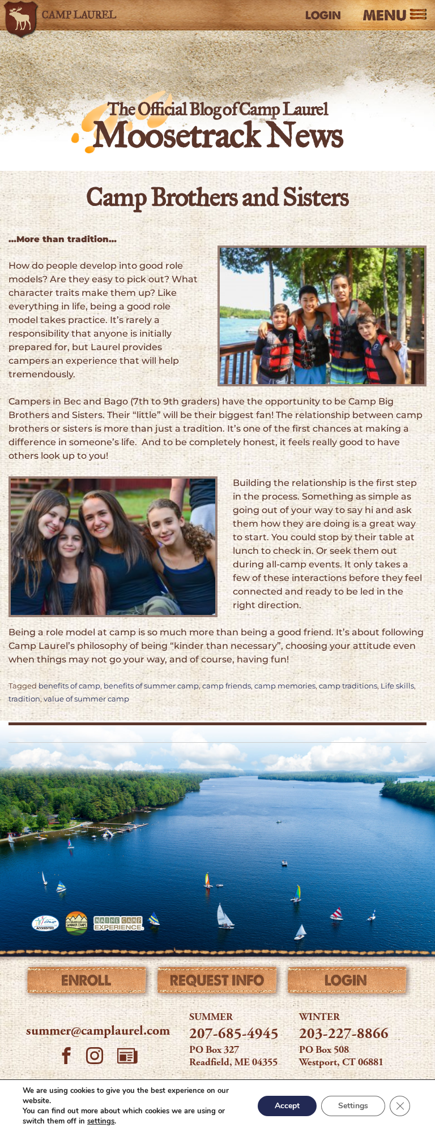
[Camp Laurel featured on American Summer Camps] (76, 923)
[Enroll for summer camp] (87, 982)
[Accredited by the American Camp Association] (45, 923)
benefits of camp (69, 686)
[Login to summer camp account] (347, 982)
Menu (384, 15)
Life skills (397, 686)
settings (100, 1121)
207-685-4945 (234, 1034)
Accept (287, 1105)
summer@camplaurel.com (98, 1032)
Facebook (66, 1057)
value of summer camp (86, 699)
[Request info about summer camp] (217, 982)
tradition (24, 699)
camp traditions (348, 686)
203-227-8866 (344, 1034)
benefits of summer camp (151, 686)
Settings (353, 1105)
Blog (127, 1055)
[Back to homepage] (65, 15)
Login (323, 15)
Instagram (94, 1057)
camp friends (226, 686)
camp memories (284, 686)
